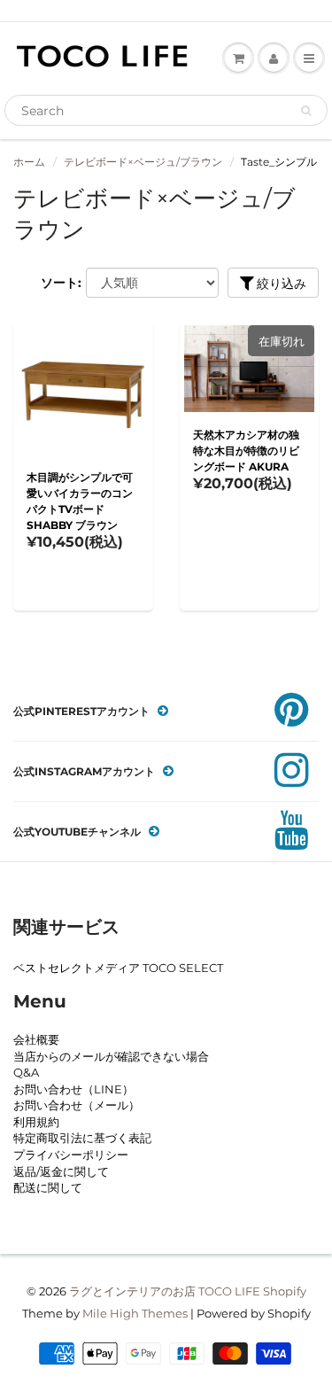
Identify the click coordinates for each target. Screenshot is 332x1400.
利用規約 (36, 1122)
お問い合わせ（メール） (76, 1105)
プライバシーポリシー (70, 1154)
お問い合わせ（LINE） (73, 1089)
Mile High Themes (135, 1313)
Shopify (284, 1291)
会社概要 (36, 1039)
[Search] (306, 111)
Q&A (26, 1072)
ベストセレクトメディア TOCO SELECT (118, 968)
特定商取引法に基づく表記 (82, 1138)
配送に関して (47, 1187)
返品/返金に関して (61, 1171)
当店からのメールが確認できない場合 (111, 1056)
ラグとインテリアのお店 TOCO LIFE (164, 1291)
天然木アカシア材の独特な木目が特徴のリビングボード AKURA (246, 450)
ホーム (29, 161)
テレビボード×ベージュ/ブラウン (143, 161)
